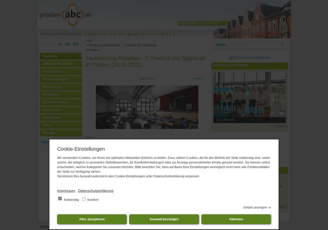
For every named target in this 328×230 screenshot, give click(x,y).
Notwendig (71, 200)
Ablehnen (236, 219)
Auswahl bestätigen (164, 219)
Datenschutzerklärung (96, 191)
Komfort (92, 200)
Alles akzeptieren (92, 219)
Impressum (66, 191)
